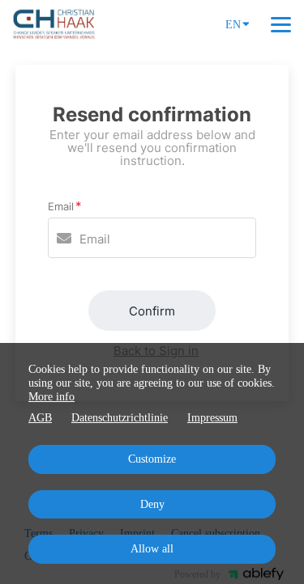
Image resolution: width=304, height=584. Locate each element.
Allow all (152, 549)
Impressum (212, 418)
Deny (152, 504)
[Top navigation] (281, 24)
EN (233, 25)
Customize (152, 459)
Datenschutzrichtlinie (119, 418)
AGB (40, 418)
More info (51, 397)
